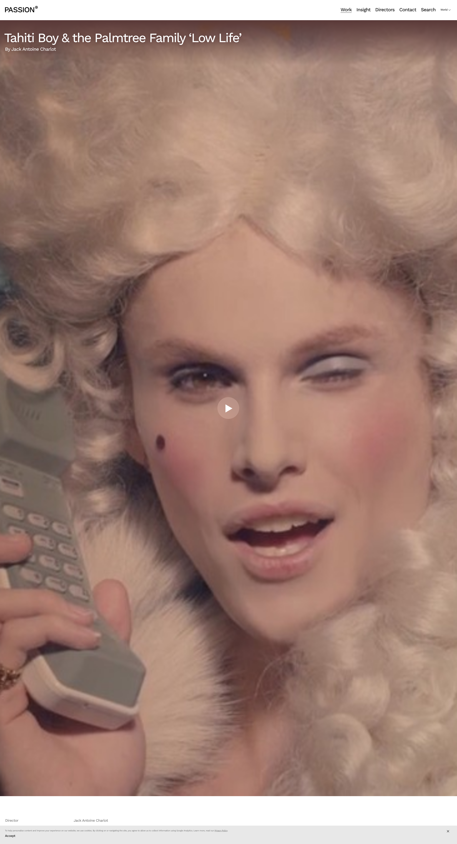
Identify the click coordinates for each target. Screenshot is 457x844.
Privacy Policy (221, 830)
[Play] (228, 408)
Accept (10, 836)
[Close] (448, 831)
